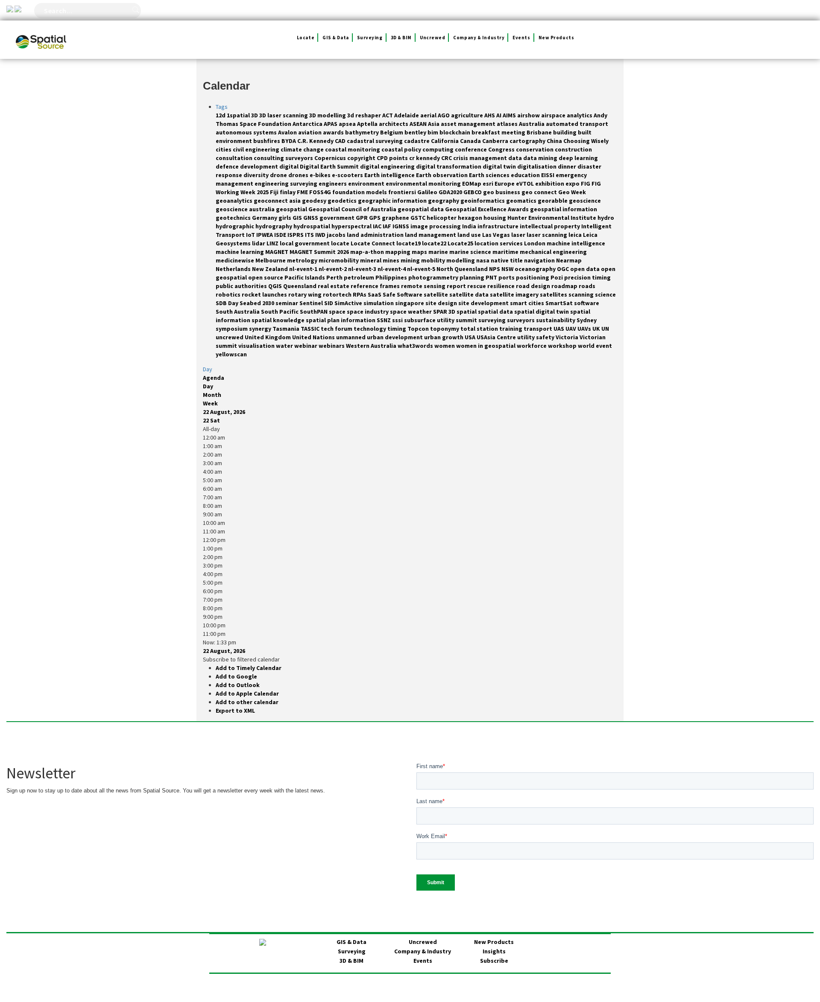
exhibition (550, 183)
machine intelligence (576, 243)
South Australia (238, 311)
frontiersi (402, 192)
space (338, 311)
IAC (378, 226)
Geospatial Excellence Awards (487, 209)
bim (433, 132)
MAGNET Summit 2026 (320, 252)
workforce (532, 346)
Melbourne (271, 260)
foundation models (360, 192)
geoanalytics (235, 200)
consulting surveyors (284, 158)
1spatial (239, 115)
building (565, 132)
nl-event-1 (304, 269)
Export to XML (235, 710)
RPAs (360, 294)
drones (299, 175)
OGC (563, 269)
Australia (532, 124)
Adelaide (407, 115)
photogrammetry (434, 277)
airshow (529, 115)
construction (573, 149)
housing (495, 217)
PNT (492, 277)
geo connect (539, 192)
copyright (362, 158)
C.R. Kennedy (316, 141)
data (515, 158)
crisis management (480, 158)
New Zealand (270, 269)
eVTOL (525, 183)
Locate (305, 38)
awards (334, 132)
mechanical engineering (553, 252)
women (445, 346)
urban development (395, 337)
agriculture (467, 115)
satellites (554, 294)
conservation (535, 149)
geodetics (343, 200)
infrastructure (498, 226)
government (337, 217)
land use (469, 235)
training (511, 328)
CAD (341, 141)
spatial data (496, 311)
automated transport (577, 124)
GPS (375, 217)
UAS (559, 328)
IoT (251, 235)
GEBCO (473, 192)
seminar (287, 303)
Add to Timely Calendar (248, 668)
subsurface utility (430, 320)
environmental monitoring (424, 183)
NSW (508, 269)
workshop (563, 346)
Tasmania (286, 328)
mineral (371, 260)
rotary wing (305, 294)
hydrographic (235, 226)
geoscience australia (246, 209)
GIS (298, 217)
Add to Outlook (238, 685)
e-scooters (348, 175)
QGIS (275, 286)
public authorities (242, 286)
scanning (581, 294)
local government (305, 243)
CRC (447, 158)
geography (444, 200)
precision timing (587, 277)
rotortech (338, 294)
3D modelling (328, 115)
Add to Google (236, 676)
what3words (416, 346)
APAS (331, 124)
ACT (388, 115)
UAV (571, 328)
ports (507, 277)
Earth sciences (490, 175)
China (555, 141)
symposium (232, 328)
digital (289, 166)
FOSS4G (320, 192)
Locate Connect (373, 243)
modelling (461, 260)
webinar (306, 346)
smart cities (527, 303)
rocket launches (265, 294)
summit (467, 320)
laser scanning (547, 235)
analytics (580, 115)
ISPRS (296, 235)
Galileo (428, 192)
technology (370, 328)
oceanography (536, 269)
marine (438, 252)
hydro (605, 217)
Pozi (557, 277)
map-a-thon (367, 252)
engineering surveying (287, 183)
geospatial (292, 209)
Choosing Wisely (586, 141)
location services (499, 243)
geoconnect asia (278, 200)
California (445, 141)
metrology (303, 260)
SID (329, 303)
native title (507, 260)
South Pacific (280, 311)
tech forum (337, 328)
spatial (467, 311)
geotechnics (234, 217)
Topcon (418, 328)
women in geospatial (486, 346)
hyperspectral (352, 226)
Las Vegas (496, 235)
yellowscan (231, 354)
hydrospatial (312, 226)
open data (585, 269)
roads (587, 286)
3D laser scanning (284, 115)
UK (596, 328)
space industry (368, 311)
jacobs (337, 235)
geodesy (315, 200)
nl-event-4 (392, 269)
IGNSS (401, 226)
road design (533, 286)
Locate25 (461, 243)
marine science (470, 252)
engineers (333, 183)
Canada (471, 141)
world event (595, 346)
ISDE (280, 235)
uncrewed (230, 337)
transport (539, 328)
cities (224, 149)
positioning (533, 277)
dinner (567, 166)
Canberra (496, 141)
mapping (398, 252)
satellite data (469, 294)
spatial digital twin (542, 311)
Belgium (392, 132)
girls (285, 217)
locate (341, 243)
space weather (411, 311)
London (535, 243)
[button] (241, 659)
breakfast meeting (499, 132)
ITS (310, 235)
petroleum (359, 277)
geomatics (522, 200)
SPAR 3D (445, 311)
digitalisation (537, 166)
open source (266, 277)
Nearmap (569, 260)
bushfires (267, 141)
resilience (501, 286)
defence (228, 166)
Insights (494, 951)
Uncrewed (432, 38)
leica (575, 235)
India (469, 226)
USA (471, 337)
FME (303, 192)
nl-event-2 (333, 269)
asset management (469, 124)
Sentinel (311, 303)
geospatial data (421, 209)
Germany (265, 217)
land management (431, 235)
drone (279, 175)
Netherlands (234, 269)
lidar (259, 243)
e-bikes (321, 175)
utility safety (536, 337)
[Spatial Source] (41, 31)
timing (397, 328)
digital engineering (388, 166)
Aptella (368, 124)
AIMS (510, 115)
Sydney (587, 320)
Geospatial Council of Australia (353, 209)
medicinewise (235, 260)
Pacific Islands (305, 277)
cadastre (417, 141)
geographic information (393, 200)
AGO (444, 115)
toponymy (445, 328)
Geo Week (572, 192)
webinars (332, 346)
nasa (483, 260)
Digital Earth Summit (330, 166)
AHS (490, 115)
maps (420, 252)
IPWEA (265, 235)
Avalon (288, 132)
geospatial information (563, 209)
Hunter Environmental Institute (552, 217)
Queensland (300, 286)
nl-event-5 (421, 269)
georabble (553, 200)
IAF (387, 226)
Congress (502, 149)
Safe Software (403, 294)
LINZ (273, 243)
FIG (586, 183)
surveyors (521, 320)
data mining (541, 158)
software (586, 303)
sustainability (556, 320)
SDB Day (228, 303)
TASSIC (311, 328)
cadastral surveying (375, 141)
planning (473, 277)
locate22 (435, 243)
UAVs (584, 328)
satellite (436, 294)
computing (438, 149)
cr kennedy (425, 158)
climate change (303, 149)
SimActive (348, 303)
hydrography (274, 226)
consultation (235, 158)
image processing (436, 226)
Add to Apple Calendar (247, 693)
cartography (528, 141)
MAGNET (277, 252)
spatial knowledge (279, 320)
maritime (506, 252)
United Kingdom (268, 337)
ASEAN (419, 124)
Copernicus (330, 158)
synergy (260, 328)
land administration (376, 235)
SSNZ (384, 320)
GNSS (311, 217)
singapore (410, 303)
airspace (554, 115)
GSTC (418, 217)
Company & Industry (478, 38)
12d (221, 115)
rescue (477, 286)
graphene (396, 217)
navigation (540, 260)
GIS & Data (335, 38)
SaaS (375, 294)
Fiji (275, 192)
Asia (434, 124)
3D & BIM (401, 38)
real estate (334, 286)
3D (255, 115)
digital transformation (449, 166)
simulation (379, 303)
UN (605, 328)
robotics (229, 294)
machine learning (240, 252)
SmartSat (559, 303)
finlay (288, 192)
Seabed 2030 (257, 303)
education (526, 175)
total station (479, 328)
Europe (505, 183)
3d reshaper (364, 115)
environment (367, 183)
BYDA (289, 141)
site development (484, 303)
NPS (495, 269)
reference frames (376, 286)
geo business (502, 192)
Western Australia (372, 346)
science (605, 294)
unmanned (351, 337)
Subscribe (494, 960)
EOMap (472, 183)
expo (573, 183)
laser (519, 235)
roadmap (565, 286)
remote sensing (424, 286)
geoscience (585, 200)
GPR (362, 217)
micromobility (339, 260)
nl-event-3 (363, 269)
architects (394, 124)
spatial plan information (341, 320)
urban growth (444, 337)
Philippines (391, 277)
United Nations (314, 337)
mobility (433, 260)
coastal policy (401, 149)
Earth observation (442, 175)
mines (392, 260)
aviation (310, 132)
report (457, 286)
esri (489, 183)
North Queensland (462, 269)
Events (521, 38)
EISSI (548, 175)
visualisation (257, 346)
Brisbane (540, 132)
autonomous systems (247, 132)
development (259, 166)
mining (411, 260)
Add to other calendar (247, 702)
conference (471, 149)
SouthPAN (314, 311)
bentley (416, 132)
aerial (429, 115)
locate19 (409, 243)
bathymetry (362, 132)
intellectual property (550, 226)
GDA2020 (451, 192)
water (285, 346)
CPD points (393, 158)
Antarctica (308, 124)
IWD (321, 235)
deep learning (578, 158)
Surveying (370, 38)
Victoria (568, 337)
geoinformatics (483, 200)
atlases (508, 124)
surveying (492, 320)
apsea (348, 124)
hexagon (470, 217)
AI (499, 115)
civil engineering (257, 149)
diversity (256, 175)
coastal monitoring (353, 149)
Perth (335, 277)
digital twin (500, 166)
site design (441, 303)
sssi (398, 320)
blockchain (455, 132)
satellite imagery (515, 294)
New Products (556, 38)
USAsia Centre (497, 337)
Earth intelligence (390, 175)
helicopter (442, 217)
